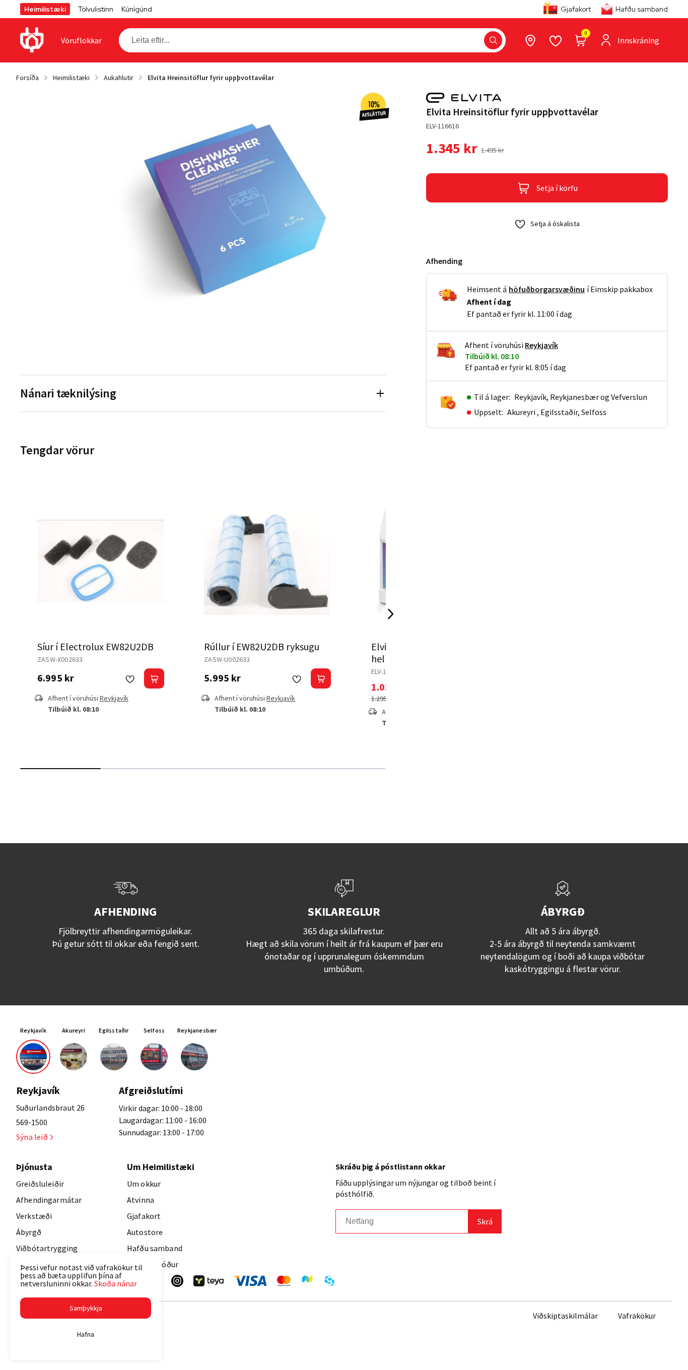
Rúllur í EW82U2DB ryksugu (261, 646)
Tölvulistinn (95, 9)
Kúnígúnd (136, 9)
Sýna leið (32, 1137)
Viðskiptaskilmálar (565, 1316)
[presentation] (81, 40)
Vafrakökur (637, 1316)
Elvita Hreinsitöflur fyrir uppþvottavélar (211, 77)
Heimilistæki (45, 9)
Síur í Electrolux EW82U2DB (95, 646)
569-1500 (31, 1122)
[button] (493, 40)
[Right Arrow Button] (391, 613)
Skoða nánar (115, 1283)
